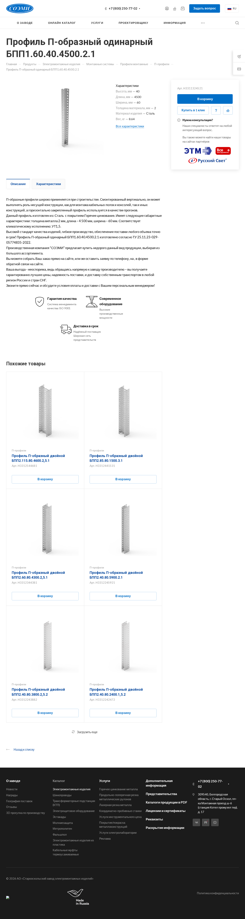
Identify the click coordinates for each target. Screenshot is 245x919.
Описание (18, 184)
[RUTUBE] (205, 822)
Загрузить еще (87, 732)
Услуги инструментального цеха (120, 816)
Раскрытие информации (165, 828)
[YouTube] (215, 822)
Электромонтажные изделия (71, 789)
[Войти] (167, 8)
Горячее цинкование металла (118, 789)
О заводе (13, 781)
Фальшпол (60, 834)
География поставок (19, 801)
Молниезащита (63, 822)
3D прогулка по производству (25, 812)
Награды (12, 795)
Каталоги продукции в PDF (166, 802)
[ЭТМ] (198, 149)
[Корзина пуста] (183, 8)
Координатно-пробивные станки (120, 811)
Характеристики (48, 184)
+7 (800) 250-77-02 (123, 8)
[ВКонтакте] (196, 822)
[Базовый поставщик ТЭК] (7, 897)
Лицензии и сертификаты (166, 811)
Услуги (104, 781)
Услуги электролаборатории (118, 832)
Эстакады (59, 816)
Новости (11, 789)
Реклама (105, 838)
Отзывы (11, 806)
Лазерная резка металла (115, 805)
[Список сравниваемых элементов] (174, 8)
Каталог (59, 781)
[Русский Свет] (207, 159)
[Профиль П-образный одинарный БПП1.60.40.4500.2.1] (63, 120)
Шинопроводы (62, 795)
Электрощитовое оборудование (74, 811)
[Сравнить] (228, 110)
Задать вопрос (204, 8)
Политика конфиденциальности (218, 893)
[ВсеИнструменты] (223, 149)
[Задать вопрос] (216, 110)
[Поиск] (237, 23)
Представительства (161, 794)
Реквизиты (154, 819)
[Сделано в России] (79, 897)
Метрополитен (62, 828)
